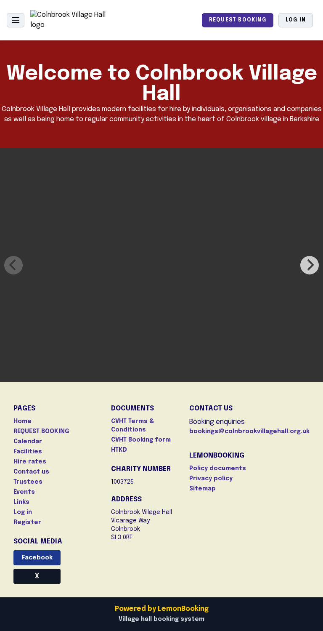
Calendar (27, 442)
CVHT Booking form (141, 440)
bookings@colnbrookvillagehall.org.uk (249, 431)
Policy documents (217, 468)
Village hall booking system (161, 619)
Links (21, 502)
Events (24, 492)
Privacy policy (211, 479)
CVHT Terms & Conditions (132, 425)
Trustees (27, 482)
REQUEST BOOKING (237, 20)
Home (22, 421)
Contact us (31, 472)
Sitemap (202, 489)
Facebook (37, 558)
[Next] (309, 265)
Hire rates (29, 462)
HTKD (119, 450)
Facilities (27, 452)
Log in (296, 20)
